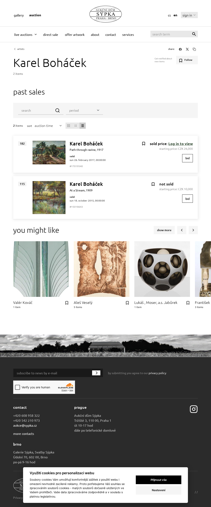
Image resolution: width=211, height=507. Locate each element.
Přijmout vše (159, 479)
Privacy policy (22, 497)
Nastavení (158, 490)
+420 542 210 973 (26, 420)
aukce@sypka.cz (25, 425)
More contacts (23, 433)
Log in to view (180, 143)
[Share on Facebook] (180, 49)
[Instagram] (193, 408)
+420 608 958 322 (26, 415)
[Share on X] (187, 49)
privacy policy (157, 373)
